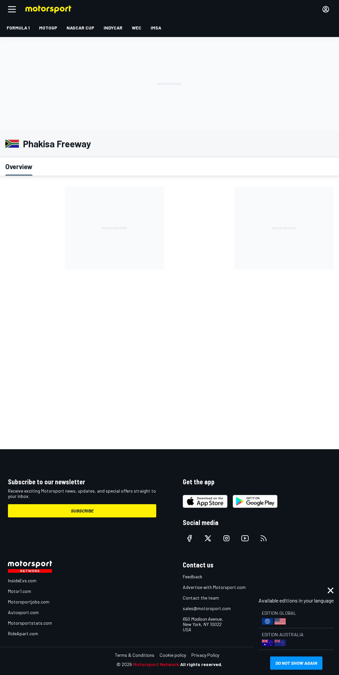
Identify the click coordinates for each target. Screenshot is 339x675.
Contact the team (201, 598)
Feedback (192, 576)
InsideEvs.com (22, 580)
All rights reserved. (201, 664)
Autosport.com (23, 612)
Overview (18, 166)
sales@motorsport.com (207, 608)
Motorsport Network (156, 664)
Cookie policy (173, 655)
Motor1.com (19, 591)
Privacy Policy (205, 655)
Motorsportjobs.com (28, 601)
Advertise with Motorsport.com (214, 587)
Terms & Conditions (134, 655)
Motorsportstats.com (30, 623)
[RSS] (263, 538)
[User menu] (325, 9)
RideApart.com (23, 633)
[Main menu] (12, 9)
